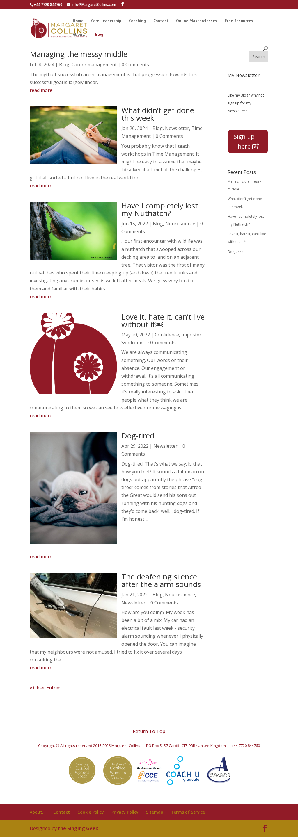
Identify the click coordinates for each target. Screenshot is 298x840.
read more (41, 90)
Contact (160, 21)
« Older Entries (46, 687)
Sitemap (154, 812)
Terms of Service (188, 812)
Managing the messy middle (78, 54)
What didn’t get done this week (157, 114)
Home (78, 21)
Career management (94, 64)
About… (80, 34)
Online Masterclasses (196, 21)
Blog (99, 34)
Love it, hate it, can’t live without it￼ (163, 320)
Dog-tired (137, 435)
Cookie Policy (90, 812)
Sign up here (244, 141)
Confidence (167, 334)
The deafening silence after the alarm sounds (161, 580)
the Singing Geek (78, 828)
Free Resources (239, 21)
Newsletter (177, 128)
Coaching (137, 21)
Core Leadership (106, 21)
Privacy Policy (125, 812)
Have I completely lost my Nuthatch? (159, 209)
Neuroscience (180, 223)
